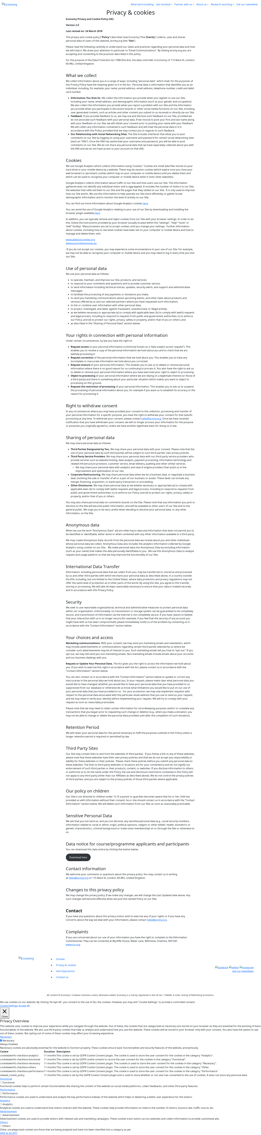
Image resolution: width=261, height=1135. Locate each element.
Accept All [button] (24, 1005)
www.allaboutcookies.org (80, 239)
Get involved (163, 4)
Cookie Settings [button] (9, 1005)
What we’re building (142, 4)
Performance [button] (7, 1089)
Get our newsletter (247, 4)
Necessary (8, 1040)
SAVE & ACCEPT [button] (8, 1133)
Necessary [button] (6, 1037)
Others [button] (4, 1122)
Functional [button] (6, 1079)
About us (201, 4)
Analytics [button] (5, 1100)
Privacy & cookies (66, 965)
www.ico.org (73, 944)
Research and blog (221, 4)
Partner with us (183, 4)
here (145, 203)
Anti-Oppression (65, 971)
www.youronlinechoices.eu (81, 243)
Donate (60, 959)
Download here (78, 857)
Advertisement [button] (8, 1111)
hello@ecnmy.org (151, 418)
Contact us (62, 977)
